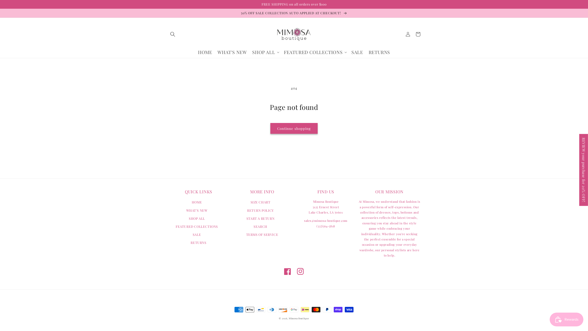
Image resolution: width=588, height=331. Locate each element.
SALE (197, 234)
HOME (197, 202)
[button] (173, 34)
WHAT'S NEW (197, 210)
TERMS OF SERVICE (262, 234)
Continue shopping (294, 128)
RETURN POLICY (260, 210)
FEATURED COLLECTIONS (197, 226)
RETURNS (198, 242)
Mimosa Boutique (299, 318)
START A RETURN (260, 218)
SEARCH (260, 226)
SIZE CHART (261, 202)
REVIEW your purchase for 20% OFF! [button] (583, 170)
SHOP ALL (197, 218)
